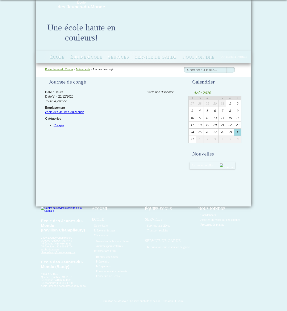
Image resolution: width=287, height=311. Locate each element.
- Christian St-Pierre (172, 301)
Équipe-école (86, 57)
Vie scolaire (101, 235)
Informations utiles (105, 250)
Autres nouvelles (203, 165)
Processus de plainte (212, 224)
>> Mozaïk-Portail (234, 56)
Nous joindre (198, 57)
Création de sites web (115, 301)
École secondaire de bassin (112, 271)
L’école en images (104, 230)
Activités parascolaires (109, 246)
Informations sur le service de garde (168, 247)
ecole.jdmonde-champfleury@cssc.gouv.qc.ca (58, 251)
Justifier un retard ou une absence (220, 219)
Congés (59, 125)
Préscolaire (102, 261)
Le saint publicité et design (145, 301)
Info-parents (103, 266)
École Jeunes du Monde (59, 69)
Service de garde (155, 57)
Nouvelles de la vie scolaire (112, 241)
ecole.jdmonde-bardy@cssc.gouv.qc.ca (63, 286)
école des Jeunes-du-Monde (64, 112)
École (81, 5)
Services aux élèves (158, 225)
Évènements (83, 69)
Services (118, 57)
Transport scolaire (157, 230)
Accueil (42, 57)
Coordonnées (208, 215)
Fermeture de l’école (108, 276)
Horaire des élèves (107, 256)
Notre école (101, 225)
